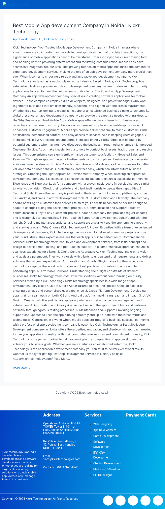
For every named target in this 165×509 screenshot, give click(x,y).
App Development (25, 39)
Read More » (21, 368)
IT (40, 39)
